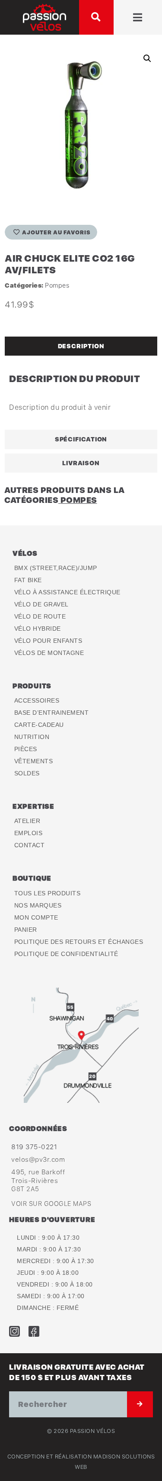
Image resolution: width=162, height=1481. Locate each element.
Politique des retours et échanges (78, 941)
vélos (25, 553)
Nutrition (32, 736)
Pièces (25, 748)
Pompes (57, 285)
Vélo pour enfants (48, 640)
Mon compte (36, 917)
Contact (29, 845)
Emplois (28, 833)
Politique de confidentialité (66, 953)
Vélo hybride (37, 628)
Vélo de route (40, 616)
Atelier (27, 820)
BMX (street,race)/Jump (55, 567)
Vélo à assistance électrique (67, 592)
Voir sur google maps (51, 1203)
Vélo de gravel (41, 604)
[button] (96, 17)
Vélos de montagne (49, 652)
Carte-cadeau (39, 724)
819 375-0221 (34, 1146)
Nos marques (38, 905)
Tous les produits (47, 893)
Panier (25, 929)
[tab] (81, 346)
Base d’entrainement (51, 712)
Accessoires (37, 700)
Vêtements (33, 761)
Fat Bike (28, 580)
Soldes (27, 773)
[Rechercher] (140, 1404)
